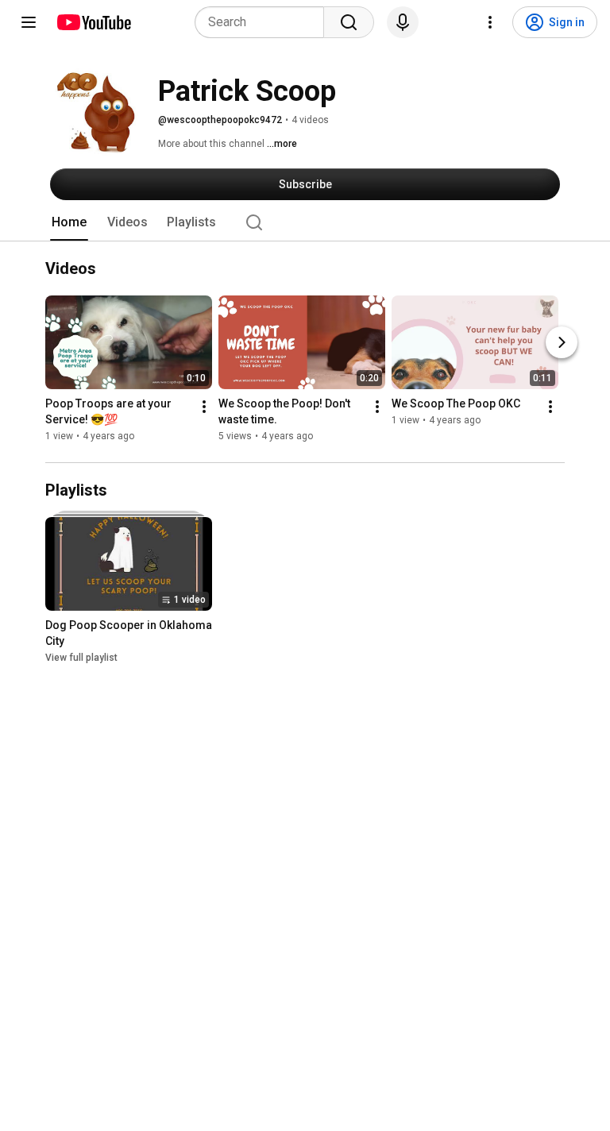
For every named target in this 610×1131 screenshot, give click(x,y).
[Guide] (28, 22)
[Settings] (490, 22)
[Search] (348, 22)
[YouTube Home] (93, 22)
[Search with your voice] (403, 22)
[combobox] (264, 22)
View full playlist (81, 657)
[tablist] (305, 222)
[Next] (561, 342)
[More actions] (204, 407)
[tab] (69, 222)
